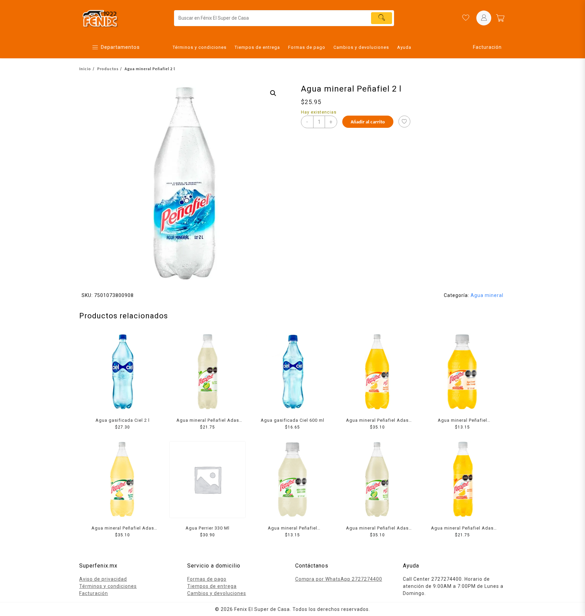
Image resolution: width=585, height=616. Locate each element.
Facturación (487, 47)
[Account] (483, 18)
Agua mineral (487, 295)
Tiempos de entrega (212, 586)
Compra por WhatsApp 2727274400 (338, 579)
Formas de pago (206, 579)
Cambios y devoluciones (216, 593)
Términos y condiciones (108, 586)
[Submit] (381, 18)
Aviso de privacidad (103, 579)
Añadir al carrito (368, 122)
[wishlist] (465, 18)
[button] (273, 93)
